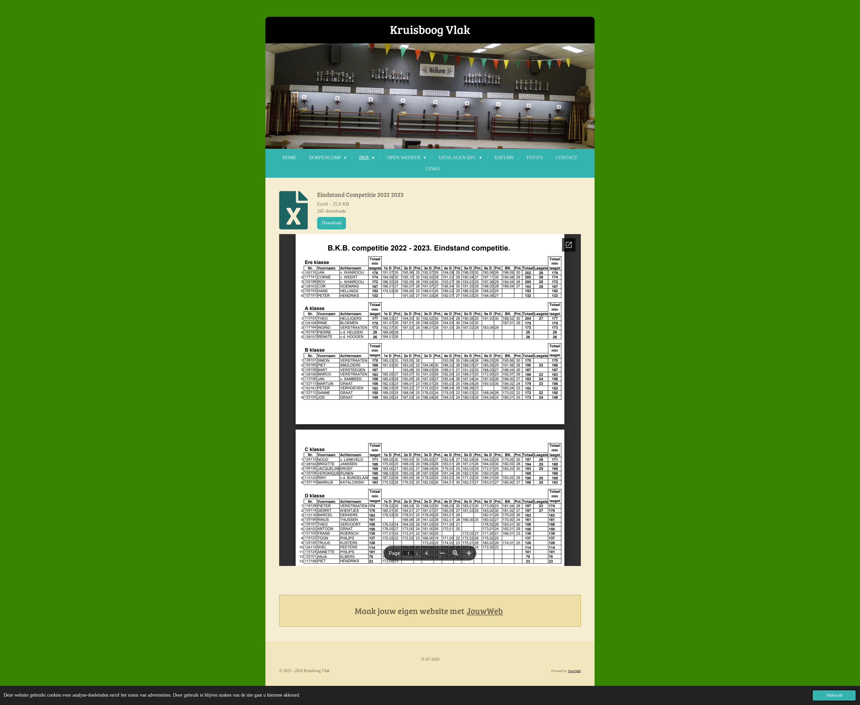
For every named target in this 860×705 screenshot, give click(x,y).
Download (331, 222)
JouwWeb (485, 610)
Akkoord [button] (834, 695)
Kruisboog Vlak (430, 29)
